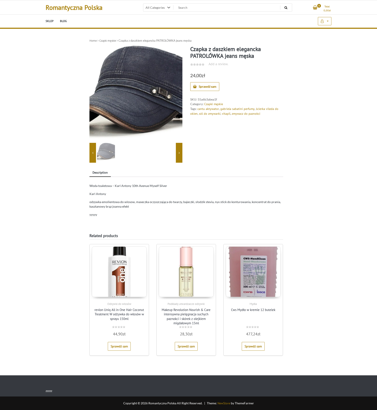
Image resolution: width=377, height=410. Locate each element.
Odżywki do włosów (119, 304)
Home (93, 41)
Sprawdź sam (207, 86)
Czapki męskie (107, 41)
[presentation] (92, 153)
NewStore (224, 403)
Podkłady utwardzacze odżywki (186, 304)
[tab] (100, 173)
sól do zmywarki (210, 114)
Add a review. (218, 64)
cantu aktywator (208, 109)
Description (100, 172)
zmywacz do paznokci (246, 114)
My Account (324, 21)
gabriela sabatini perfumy (237, 109)
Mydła (253, 304)
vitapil (226, 114)
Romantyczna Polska (74, 7)
